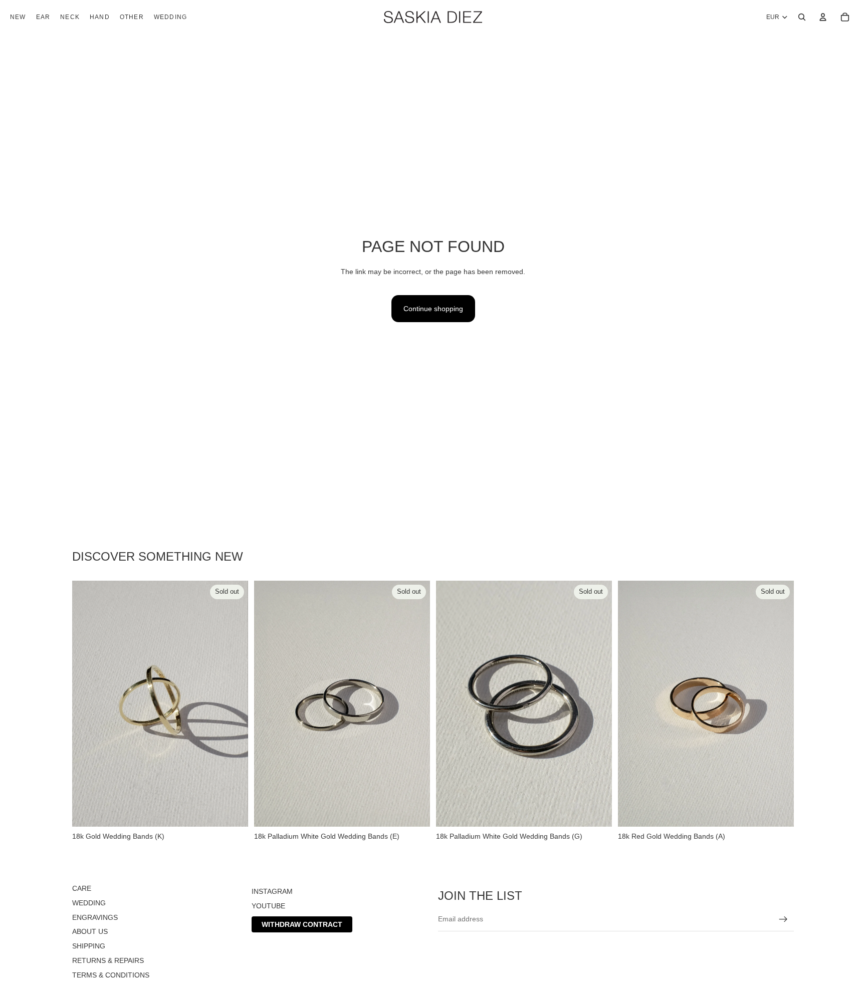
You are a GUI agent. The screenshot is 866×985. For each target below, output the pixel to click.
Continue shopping (433, 309)
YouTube (268, 906)
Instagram (272, 891)
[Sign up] (783, 918)
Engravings (95, 917)
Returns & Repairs (108, 960)
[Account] (823, 17)
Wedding (89, 903)
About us (90, 931)
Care (81, 888)
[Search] (802, 17)
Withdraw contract (302, 924)
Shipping (88, 946)
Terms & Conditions (110, 975)
